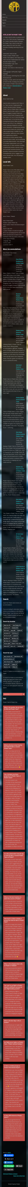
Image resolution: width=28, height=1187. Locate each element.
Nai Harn (15, 638)
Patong (7, 643)
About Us (4, 17)
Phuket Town (16, 643)
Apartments (18, 656)
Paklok (14, 641)
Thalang (20, 646)
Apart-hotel (8, 656)
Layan (15, 635)
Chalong (7, 627)
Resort (7, 667)
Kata (13, 630)
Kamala (15, 627)
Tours (4, 25)
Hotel (7, 664)
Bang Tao (7, 625)
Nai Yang (7, 641)
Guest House (8, 661)
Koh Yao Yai (7, 635)
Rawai (6, 646)
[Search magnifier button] (23, 694)
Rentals (4, 20)
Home (4, 14)
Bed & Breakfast (9, 659)
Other (14, 667)
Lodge (14, 664)
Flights (4, 23)
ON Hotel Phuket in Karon (10, 1174)
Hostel (18, 661)
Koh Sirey (15, 633)
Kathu (19, 630)
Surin (13, 646)
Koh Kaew (7, 633)
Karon (6, 630)
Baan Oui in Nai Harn (19, 1176)
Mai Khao (7, 638)
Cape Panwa (17, 625)
